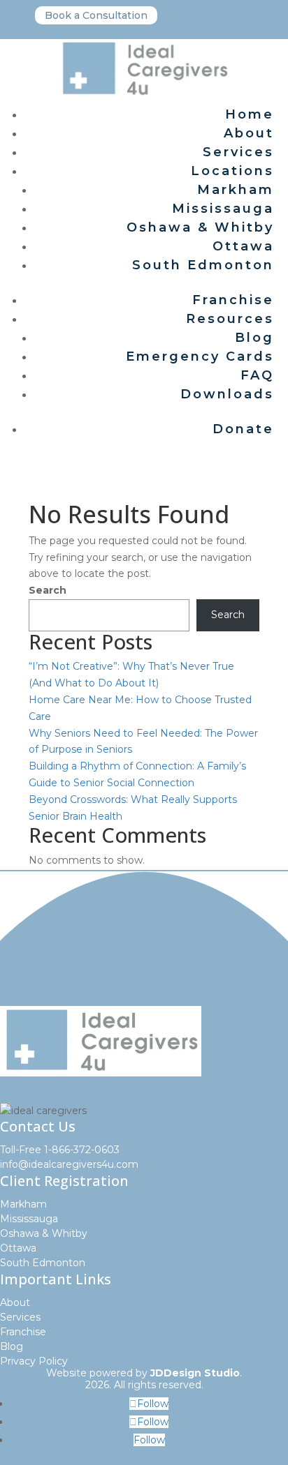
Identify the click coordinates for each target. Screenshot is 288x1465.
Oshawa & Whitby (200, 227)
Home (249, 114)
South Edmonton (203, 265)
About (249, 133)
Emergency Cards (200, 356)
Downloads (227, 394)
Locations (232, 171)
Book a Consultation (96, 15)
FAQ (257, 375)
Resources (230, 318)
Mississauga (223, 208)
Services (238, 152)
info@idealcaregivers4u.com (69, 1164)
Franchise (233, 300)
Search (47, 590)
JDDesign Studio (195, 1373)
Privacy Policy (34, 1361)
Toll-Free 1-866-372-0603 (60, 1149)
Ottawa (243, 246)
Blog (254, 337)
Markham (235, 189)
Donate (243, 429)
